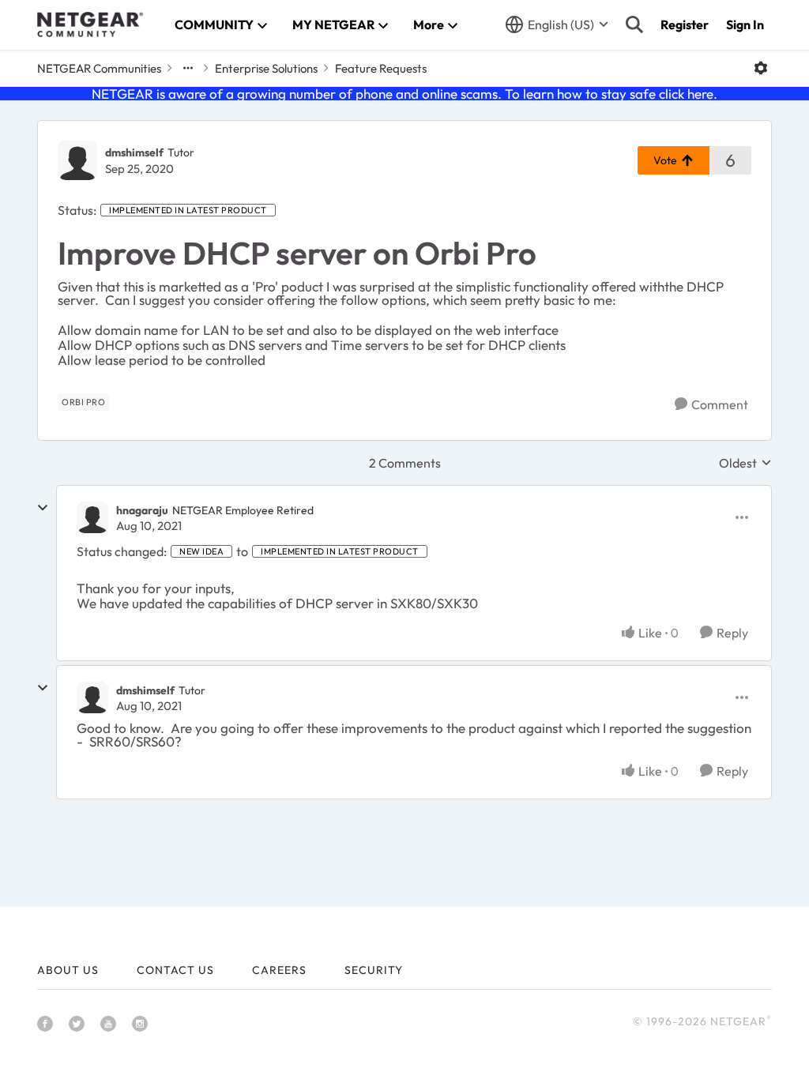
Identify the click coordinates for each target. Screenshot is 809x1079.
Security (373, 970)
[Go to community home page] (90, 24)
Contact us (175, 970)
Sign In (745, 24)
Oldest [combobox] (745, 463)
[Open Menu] (761, 68)
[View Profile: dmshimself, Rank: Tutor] (77, 160)
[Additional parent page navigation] (188, 68)
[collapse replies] (42, 507)
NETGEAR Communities (99, 68)
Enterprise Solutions (266, 68)
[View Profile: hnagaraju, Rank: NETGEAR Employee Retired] (92, 517)
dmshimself (134, 152)
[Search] (634, 24)
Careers (279, 970)
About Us (68, 970)
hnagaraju (142, 510)
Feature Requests (381, 68)
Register (684, 24)
